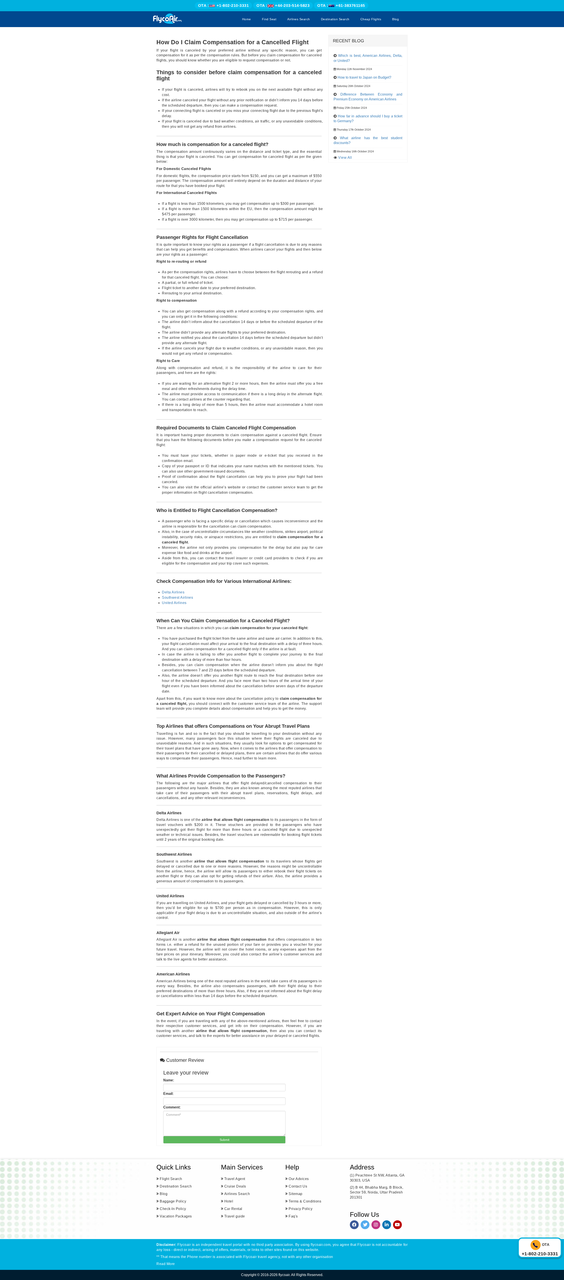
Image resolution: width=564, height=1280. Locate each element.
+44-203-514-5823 (283, 5)
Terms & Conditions (305, 1201)
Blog (395, 19)
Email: (168, 1093)
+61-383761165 (341, 5)
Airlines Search (298, 19)
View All (345, 157)
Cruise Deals (235, 1186)
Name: (168, 1080)
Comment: (172, 1107)
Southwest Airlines (177, 597)
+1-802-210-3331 (223, 5)
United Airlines (174, 603)
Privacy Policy (300, 1209)
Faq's (293, 1216)
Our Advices (299, 1179)
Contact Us (298, 1186)
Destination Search (335, 19)
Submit (224, 1139)
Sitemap (295, 1194)
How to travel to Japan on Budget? (364, 77)
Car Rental (233, 1209)
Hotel (228, 1201)
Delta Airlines (173, 592)
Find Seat (269, 19)
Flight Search (171, 1179)
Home (246, 19)
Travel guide (234, 1216)
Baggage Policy (173, 1201)
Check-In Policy (173, 1209)
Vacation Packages (176, 1216)
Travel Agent (234, 1179)
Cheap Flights (370, 19)
